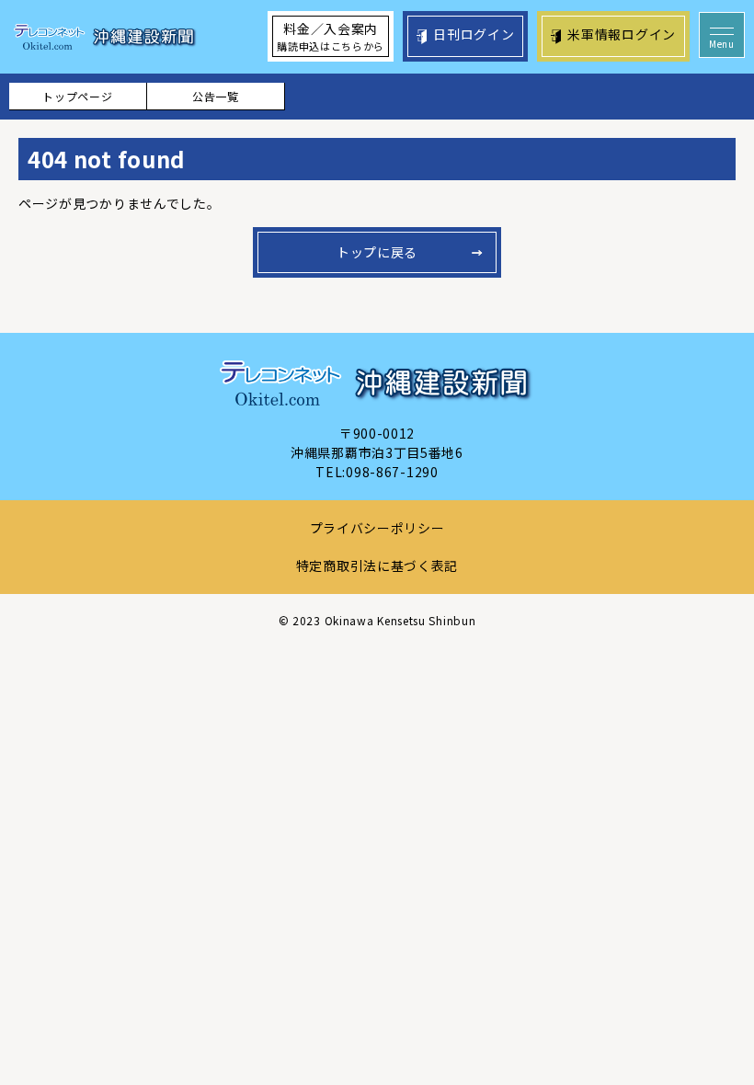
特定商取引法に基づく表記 (377, 565)
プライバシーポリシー (377, 528)
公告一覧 (215, 96)
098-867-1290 (392, 472)
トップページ (77, 96)
